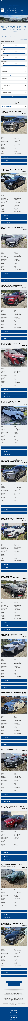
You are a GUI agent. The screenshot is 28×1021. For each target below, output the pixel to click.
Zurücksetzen (14, 97)
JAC (16, 13)
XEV (23, 13)
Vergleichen (7, 164)
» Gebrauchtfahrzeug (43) (6, 36)
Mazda (6, 11)
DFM (19, 13)
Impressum (14, 1010)
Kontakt (14, 1008)
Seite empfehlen (14, 1015)
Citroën (17, 11)
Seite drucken (14, 1017)
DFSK (6, 13)
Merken (6, 160)
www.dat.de (17, 1003)
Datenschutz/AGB (14, 1012)
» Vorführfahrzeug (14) (16, 36)
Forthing (11, 13)
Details (6, 157)
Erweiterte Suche (23, 39)
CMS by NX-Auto (14, 1019)
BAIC (21, 11)
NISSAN (12, 11)
